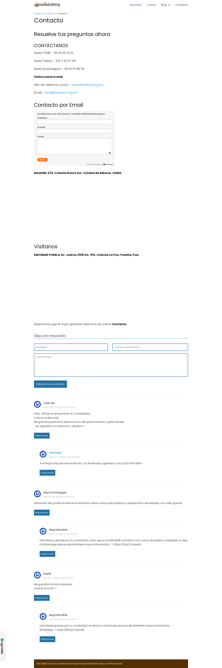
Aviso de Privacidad (110, 663)
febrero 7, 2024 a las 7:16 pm (58, 577)
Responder (41, 435)
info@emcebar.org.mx (61, 92)
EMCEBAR (55, 453)
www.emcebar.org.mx (87, 85)
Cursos (151, 5)
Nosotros (135, 5)
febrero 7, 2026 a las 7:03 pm (64, 457)
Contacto (182, 5)
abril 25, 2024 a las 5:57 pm (63, 619)
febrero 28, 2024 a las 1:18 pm (59, 496)
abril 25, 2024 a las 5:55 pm (63, 534)
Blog (164, 5)
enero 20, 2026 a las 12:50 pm (59, 407)
